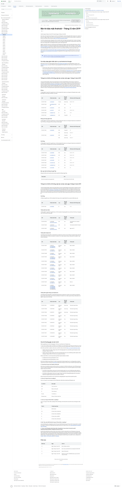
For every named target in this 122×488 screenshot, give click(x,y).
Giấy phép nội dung (66, 464)
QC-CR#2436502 (52, 265)
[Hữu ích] (79, 25)
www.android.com (89, 475)
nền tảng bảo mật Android (62, 63)
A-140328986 (52, 152)
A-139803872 (52, 165)
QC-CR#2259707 (52, 247)
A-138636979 (52, 112)
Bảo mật (14, 6)
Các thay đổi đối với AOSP (46, 15)
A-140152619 (52, 157)
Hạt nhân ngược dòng (53, 222)
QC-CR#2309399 (52, 254)
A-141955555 (52, 206)
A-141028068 (52, 104)
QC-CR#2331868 (52, 286)
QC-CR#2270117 (52, 250)
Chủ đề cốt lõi (21, 6)
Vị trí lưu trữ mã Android (17, 472)
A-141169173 (52, 110)
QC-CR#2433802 (52, 262)
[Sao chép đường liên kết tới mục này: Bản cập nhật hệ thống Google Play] (57, 171)
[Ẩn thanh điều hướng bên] (11, 486)
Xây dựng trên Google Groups (54, 480)
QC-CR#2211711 (52, 282)
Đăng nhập (119, 1)
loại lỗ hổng (52, 84)
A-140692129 (52, 135)
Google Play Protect (44, 64)
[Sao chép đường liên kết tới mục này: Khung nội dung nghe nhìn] (53, 118)
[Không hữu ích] (80, 25)
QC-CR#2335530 (52, 287)
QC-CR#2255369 (52, 246)
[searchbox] (6, 9)
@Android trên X (52, 472)
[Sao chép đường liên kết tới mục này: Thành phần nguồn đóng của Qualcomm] (59, 292)
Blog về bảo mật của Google (54, 477)
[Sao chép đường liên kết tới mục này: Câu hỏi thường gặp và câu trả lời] (60, 342)
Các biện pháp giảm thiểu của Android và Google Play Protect (58, 49)
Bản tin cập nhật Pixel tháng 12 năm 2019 (58, 56)
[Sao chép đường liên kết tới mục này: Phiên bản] (47, 440)
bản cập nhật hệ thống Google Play (70, 87)
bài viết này (55, 362)
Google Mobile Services (89, 477)
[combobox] (101, 1)
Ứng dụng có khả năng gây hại (49, 71)
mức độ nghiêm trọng (58, 84)
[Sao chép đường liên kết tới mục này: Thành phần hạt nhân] (51, 210)
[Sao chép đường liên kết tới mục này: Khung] (44, 90)
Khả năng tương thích (29, 6)
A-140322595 (52, 130)
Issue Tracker (88, 480)
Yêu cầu (15, 474)
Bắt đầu (9, 6)
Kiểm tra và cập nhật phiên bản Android (60, 38)
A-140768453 (52, 160)
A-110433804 (52, 155)
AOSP (41, 25)
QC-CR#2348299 (52, 288)
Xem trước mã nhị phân (17, 477)
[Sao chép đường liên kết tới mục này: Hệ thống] (46, 141)
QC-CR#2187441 (52, 279)
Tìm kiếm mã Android (17, 1)
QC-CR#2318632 (52, 258)
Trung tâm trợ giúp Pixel (89, 474)
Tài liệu (9, 1)
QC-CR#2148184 (52, 269)
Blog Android (52, 475)
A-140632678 (52, 101)
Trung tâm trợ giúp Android (90, 472)
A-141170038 (52, 167)
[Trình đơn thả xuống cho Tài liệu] (11, 1)
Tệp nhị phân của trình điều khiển (19, 480)
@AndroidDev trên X (53, 474)
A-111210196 (52, 162)
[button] (5, 15)
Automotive (46, 6)
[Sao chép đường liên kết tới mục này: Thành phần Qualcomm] (52, 232)
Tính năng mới (3, 6)
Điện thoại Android (39, 6)
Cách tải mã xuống (17, 475)
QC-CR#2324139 (52, 272)
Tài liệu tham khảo (54, 6)
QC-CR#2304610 (52, 257)
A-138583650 (52, 115)
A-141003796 (52, 107)
